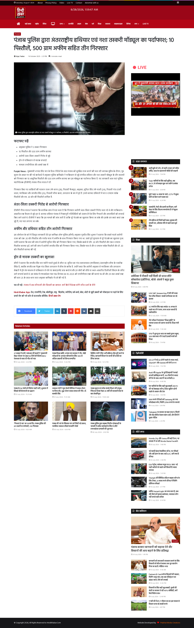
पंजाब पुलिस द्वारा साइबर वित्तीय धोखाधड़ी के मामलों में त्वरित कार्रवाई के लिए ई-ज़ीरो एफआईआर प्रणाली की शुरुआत (106, 426)
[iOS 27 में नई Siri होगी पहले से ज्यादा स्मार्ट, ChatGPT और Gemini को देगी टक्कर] (139, 364)
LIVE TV (146, 23)
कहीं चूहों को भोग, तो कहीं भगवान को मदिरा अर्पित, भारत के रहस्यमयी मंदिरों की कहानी (164, 170)
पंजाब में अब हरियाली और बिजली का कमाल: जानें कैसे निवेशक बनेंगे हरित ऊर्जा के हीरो (59, 285)
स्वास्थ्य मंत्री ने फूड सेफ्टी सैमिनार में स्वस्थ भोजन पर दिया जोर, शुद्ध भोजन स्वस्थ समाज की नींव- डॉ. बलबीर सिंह (69, 391)
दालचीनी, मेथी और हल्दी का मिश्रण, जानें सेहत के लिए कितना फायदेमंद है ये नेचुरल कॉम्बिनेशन (163, 209)
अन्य (135, 23)
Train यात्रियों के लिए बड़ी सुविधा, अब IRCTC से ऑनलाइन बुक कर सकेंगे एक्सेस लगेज (163, 183)
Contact (79, 2)
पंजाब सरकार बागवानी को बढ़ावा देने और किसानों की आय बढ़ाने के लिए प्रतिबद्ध (151, 549)
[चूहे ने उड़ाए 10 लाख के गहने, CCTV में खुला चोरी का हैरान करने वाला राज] (139, 198)
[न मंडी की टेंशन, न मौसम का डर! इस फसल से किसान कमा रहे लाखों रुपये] (139, 605)
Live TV (70, 2)
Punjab (17, 34)
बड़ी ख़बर (28, 23)
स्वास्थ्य (107, 23)
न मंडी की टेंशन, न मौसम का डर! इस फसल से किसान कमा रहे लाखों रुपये (164, 603)
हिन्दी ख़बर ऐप (54, 296)
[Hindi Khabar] (20, 12)
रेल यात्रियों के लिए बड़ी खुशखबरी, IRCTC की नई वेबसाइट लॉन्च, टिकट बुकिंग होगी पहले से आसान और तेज (163, 389)
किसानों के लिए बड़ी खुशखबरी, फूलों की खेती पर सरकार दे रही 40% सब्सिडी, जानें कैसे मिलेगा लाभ (163, 590)
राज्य (61, 23)
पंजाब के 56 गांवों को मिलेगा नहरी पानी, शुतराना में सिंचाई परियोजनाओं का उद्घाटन (31, 390)
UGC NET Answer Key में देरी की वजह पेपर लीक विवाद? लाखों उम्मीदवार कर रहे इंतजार (163, 296)
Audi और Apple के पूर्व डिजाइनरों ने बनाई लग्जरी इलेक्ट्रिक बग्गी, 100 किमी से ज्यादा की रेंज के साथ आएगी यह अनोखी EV (163, 375)
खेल (86, 23)
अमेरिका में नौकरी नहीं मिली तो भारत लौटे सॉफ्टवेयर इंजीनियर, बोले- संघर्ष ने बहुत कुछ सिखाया (152, 279)
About (40, 2)
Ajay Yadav (20, 56)
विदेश (44, 23)
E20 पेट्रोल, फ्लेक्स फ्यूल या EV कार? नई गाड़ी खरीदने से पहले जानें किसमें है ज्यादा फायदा (163, 467)
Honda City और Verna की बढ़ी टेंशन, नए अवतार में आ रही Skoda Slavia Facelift (164, 440)
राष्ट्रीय (37, 23)
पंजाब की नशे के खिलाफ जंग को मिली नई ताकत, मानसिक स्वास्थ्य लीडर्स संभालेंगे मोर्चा (69, 425)
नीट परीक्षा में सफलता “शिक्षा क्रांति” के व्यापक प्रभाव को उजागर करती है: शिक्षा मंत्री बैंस (164, 323)
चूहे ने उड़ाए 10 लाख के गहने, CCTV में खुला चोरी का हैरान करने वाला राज (164, 196)
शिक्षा (99, 23)
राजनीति (70, 23)
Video (61, 2)
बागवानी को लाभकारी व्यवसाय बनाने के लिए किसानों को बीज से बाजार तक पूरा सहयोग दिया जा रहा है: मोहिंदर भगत (164, 563)
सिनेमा (128, 23)
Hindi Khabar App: (22, 292)
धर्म (93, 23)
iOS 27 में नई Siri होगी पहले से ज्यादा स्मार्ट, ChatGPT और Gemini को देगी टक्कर (163, 361)
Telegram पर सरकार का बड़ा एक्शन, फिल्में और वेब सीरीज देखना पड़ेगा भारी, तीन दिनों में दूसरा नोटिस (164, 415)
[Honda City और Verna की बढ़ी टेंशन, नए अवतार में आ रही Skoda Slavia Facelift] (139, 442)
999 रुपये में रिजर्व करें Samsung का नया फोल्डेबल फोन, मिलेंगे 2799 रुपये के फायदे (164, 401)
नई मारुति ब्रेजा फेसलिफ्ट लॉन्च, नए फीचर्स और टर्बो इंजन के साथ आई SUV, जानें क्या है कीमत (164, 454)
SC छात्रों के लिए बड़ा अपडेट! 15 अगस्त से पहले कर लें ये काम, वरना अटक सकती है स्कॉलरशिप (163, 309)
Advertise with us (91, 2)
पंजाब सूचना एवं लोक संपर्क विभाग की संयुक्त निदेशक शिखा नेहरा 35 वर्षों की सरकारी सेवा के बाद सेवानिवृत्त (107, 391)
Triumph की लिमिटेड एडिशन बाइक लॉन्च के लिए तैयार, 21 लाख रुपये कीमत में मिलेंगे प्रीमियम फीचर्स (164, 480)
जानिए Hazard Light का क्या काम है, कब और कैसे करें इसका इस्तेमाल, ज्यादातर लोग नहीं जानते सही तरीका (163, 494)
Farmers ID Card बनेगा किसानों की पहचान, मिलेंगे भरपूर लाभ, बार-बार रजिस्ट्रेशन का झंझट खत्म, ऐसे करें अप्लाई (164, 577)
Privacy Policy (51, 2)
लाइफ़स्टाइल (118, 23)
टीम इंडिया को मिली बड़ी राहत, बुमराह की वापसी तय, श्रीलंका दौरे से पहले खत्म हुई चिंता (163, 223)
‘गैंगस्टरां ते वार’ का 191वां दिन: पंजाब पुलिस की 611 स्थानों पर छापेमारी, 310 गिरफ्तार (30, 425)
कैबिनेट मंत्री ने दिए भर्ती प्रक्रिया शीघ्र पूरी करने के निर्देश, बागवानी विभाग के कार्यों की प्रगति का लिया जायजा (107, 356)
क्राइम (79, 23)
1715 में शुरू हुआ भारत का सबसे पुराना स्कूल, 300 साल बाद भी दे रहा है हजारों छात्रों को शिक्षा (164, 336)
